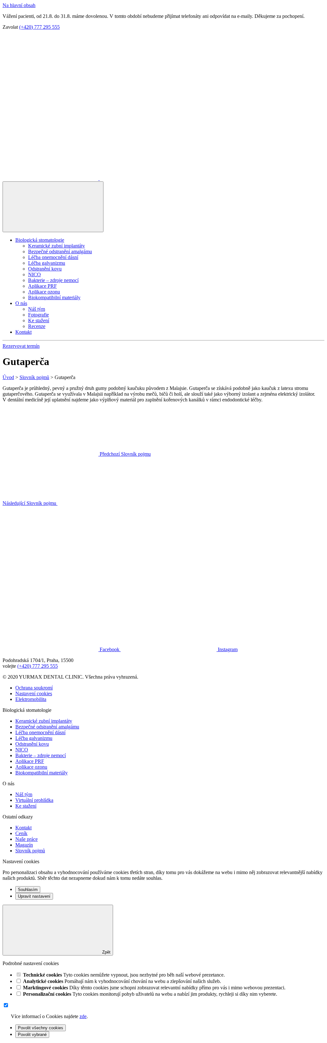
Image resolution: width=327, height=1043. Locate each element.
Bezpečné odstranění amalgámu (60, 251)
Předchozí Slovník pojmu (124, 454)
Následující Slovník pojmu (30, 503)
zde (83, 1016)
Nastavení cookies (33, 693)
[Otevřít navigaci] (53, 206)
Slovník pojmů (34, 377)
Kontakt (23, 332)
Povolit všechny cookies (40, 1027)
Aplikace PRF (42, 286)
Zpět (105, 952)
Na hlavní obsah (19, 5)
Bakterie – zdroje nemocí (53, 280)
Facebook (109, 649)
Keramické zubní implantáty (56, 245)
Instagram (227, 649)
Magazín (24, 845)
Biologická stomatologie (39, 240)
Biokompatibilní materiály (54, 297)
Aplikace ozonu (44, 291)
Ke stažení (38, 320)
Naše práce (26, 839)
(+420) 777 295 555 (39, 27)
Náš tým (36, 309)
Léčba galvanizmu (46, 263)
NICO (34, 274)
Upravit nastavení (34, 896)
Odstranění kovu (45, 268)
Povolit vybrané (32, 1034)
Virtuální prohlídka (34, 800)
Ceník (21, 833)
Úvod (8, 377)
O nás (21, 303)
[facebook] (51, 178)
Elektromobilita (30, 699)
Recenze (36, 326)
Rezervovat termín (21, 346)
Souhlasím (28, 889)
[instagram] (147, 178)
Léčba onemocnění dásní (53, 257)
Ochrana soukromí (34, 687)
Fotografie (38, 314)
